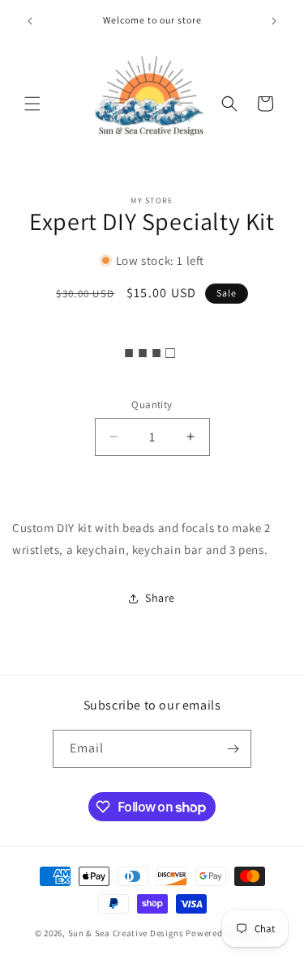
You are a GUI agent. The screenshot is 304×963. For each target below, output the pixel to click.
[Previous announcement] (30, 21)
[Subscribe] (232, 749)
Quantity (151, 404)
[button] (32, 103)
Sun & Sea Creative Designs (126, 933)
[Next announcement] (274, 21)
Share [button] (160, 597)
